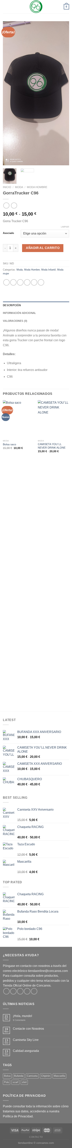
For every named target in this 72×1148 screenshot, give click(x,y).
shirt (24, 1082)
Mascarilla (59, 1075)
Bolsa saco (9, 444)
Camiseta (32, 1075)
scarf (15, 1082)
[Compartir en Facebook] (13, 282)
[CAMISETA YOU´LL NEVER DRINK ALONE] (53, 419)
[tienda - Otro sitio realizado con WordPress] (36, 6)
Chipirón (45, 1075)
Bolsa (7, 1075)
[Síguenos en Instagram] (13, 991)
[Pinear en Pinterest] (34, 282)
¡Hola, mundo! (22, 1016)
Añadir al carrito (43, 248)
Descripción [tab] (12, 305)
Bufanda (18, 1075)
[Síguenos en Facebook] (6, 991)
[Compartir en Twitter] (20, 282)
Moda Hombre (37, 187)
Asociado (8, 233)
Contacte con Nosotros (28, 1028)
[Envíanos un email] (27, 991)
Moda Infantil (48, 269)
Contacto (36, 1137)
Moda (19, 187)
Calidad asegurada (26, 1050)
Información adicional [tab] (19, 313)
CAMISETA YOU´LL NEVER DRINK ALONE (51, 446)
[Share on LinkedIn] (41, 282)
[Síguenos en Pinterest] (34, 991)
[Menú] (5, 6)
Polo (6, 1082)
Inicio (7, 187)
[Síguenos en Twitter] (20, 991)
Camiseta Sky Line (26, 1039)
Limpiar (65, 227)
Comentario (19, 1020)
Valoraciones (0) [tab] (15, 320)
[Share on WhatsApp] (6, 282)
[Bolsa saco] (18, 419)
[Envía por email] (27, 282)
